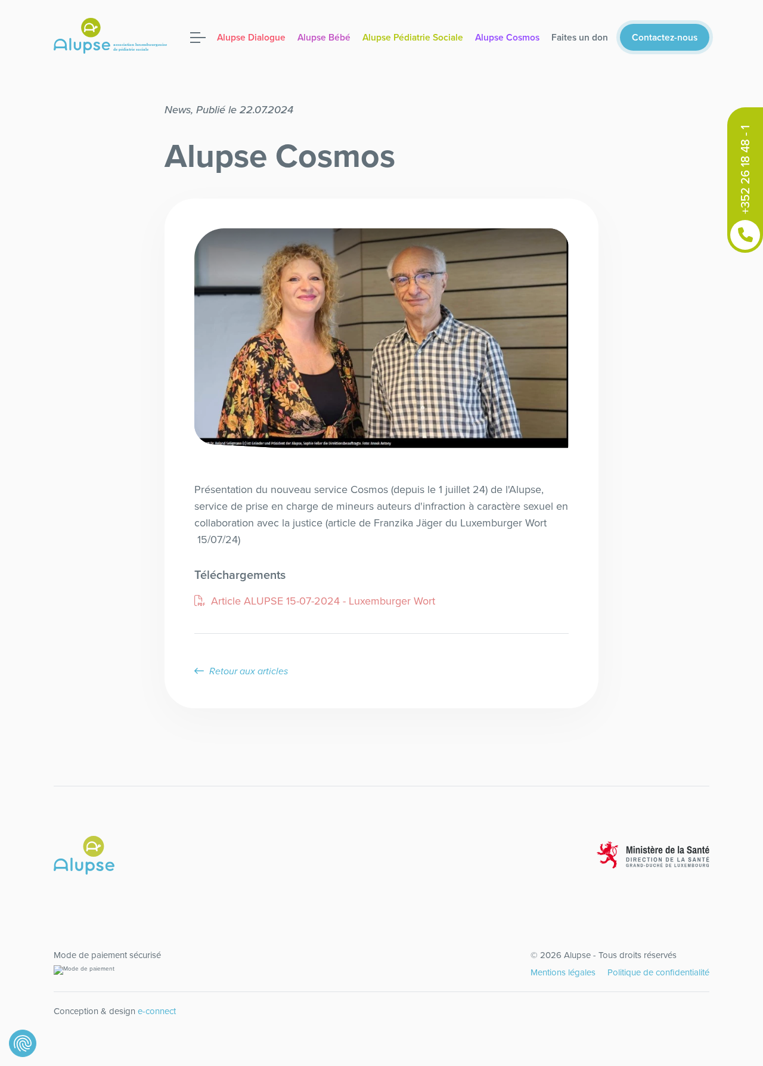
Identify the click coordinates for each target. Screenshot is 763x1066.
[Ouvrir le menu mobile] (197, 37)
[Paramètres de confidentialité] (22, 1043)
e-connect (157, 1011)
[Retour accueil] (114, 36)
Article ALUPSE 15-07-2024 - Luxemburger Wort (321, 600)
